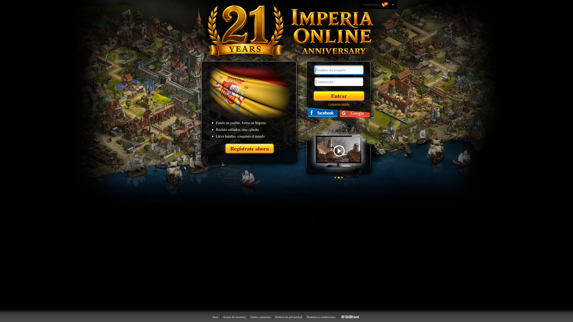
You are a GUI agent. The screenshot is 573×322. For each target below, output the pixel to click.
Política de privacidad (288, 317)
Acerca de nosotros (234, 317)
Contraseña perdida (339, 104)
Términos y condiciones (321, 317)
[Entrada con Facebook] (323, 112)
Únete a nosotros (260, 317)
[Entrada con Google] (355, 112)
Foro (215, 317)
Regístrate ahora (249, 148)
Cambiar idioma (372, 4)
